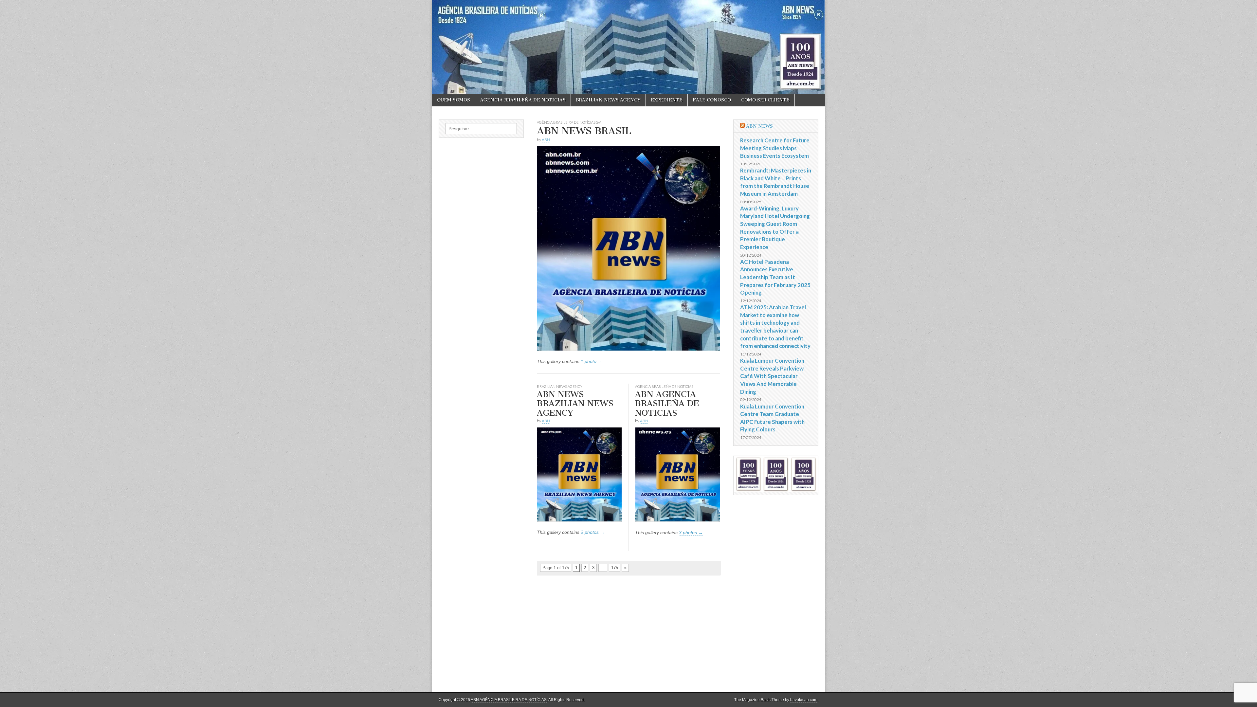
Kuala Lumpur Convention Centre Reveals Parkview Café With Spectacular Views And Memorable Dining (772, 376)
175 (614, 567)
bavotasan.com (803, 700)
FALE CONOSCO (712, 100)
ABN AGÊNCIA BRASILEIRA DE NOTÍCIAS (509, 700)
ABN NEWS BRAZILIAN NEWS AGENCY (575, 403)
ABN (546, 139)
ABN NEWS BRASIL (584, 131)
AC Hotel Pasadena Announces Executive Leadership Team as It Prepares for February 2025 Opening (775, 277)
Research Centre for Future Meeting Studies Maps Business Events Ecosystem (775, 148)
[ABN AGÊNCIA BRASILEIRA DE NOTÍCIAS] (628, 47)
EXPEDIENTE (667, 100)
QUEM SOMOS (453, 100)
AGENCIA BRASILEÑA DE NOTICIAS (523, 100)
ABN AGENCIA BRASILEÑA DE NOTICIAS (667, 403)
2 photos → (593, 532)
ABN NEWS (759, 126)
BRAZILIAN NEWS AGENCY (608, 100)
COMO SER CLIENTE (765, 100)
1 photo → (591, 361)
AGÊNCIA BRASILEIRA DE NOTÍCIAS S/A (569, 122)
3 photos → (691, 532)
